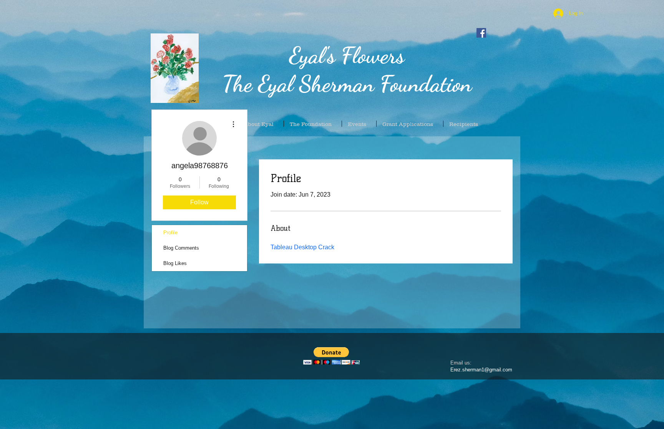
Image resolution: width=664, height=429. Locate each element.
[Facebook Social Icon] (481, 33)
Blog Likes (175, 263)
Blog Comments (181, 248)
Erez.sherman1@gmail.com (481, 370)
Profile (170, 232)
